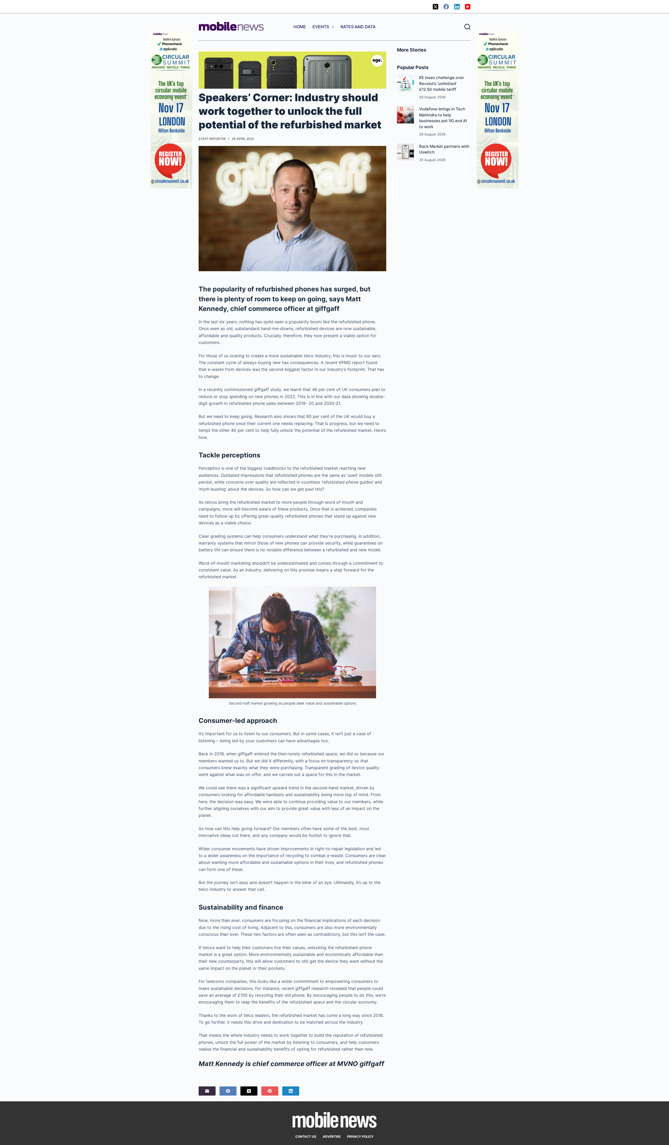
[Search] (467, 27)
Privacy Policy (360, 1136)
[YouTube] (467, 6)
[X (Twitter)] (435, 6)
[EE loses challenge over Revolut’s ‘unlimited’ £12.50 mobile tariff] (405, 83)
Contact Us (305, 1136)
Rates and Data (358, 26)
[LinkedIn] (457, 6)
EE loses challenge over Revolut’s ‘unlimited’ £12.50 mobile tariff (441, 83)
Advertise (332, 1136)
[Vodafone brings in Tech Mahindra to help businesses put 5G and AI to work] (405, 114)
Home (299, 26)
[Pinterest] (269, 1091)
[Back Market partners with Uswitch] (405, 152)
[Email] (207, 1091)
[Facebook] (446, 6)
